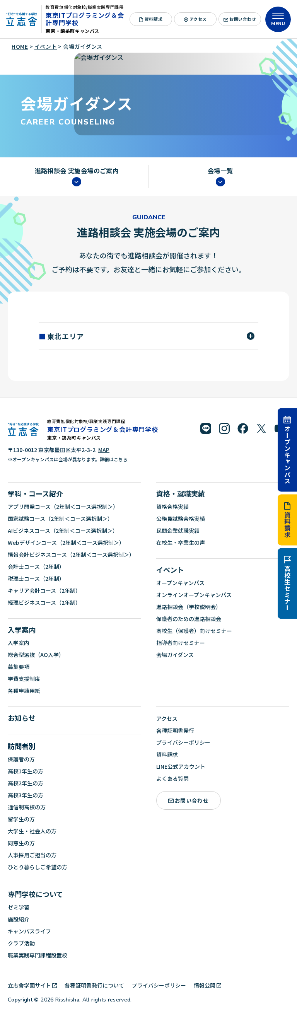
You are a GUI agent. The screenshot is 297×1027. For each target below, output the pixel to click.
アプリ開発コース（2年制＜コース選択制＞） (63, 506)
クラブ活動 (21, 943)
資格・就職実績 (180, 493)
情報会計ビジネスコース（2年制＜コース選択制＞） (71, 554)
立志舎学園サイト (29, 985)
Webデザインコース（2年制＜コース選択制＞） (66, 542)
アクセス (198, 19)
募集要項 (18, 666)
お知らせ (22, 718)
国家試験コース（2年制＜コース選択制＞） (60, 518)
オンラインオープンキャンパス (194, 595)
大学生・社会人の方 (32, 831)
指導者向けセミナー (180, 643)
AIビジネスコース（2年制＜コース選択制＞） (63, 530)
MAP (103, 450)
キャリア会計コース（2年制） (44, 590)
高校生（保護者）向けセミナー (194, 631)
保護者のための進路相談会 (188, 619)
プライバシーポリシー (183, 742)
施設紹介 (18, 919)
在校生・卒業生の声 (180, 542)
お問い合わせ (242, 19)
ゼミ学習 (18, 907)
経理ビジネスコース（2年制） (44, 602)
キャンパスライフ (29, 931)
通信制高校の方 (27, 807)
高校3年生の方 (25, 795)
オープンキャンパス (287, 454)
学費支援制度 (24, 678)
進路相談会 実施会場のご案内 (77, 171)
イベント (170, 570)
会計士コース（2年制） (36, 566)
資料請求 (287, 525)
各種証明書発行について (94, 985)
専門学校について (35, 894)
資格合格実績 (172, 506)
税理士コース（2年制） (36, 578)
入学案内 (22, 629)
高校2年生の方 (25, 783)
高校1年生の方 (25, 771)
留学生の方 (21, 819)
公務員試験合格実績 (180, 518)
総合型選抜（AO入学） (36, 655)
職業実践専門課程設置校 (37, 955)
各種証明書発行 (175, 730)
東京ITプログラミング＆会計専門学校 (85, 18)
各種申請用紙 (24, 690)
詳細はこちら (114, 459)
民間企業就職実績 (178, 530)
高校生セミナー (287, 588)
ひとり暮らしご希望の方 (37, 867)
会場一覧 (220, 171)
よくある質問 (172, 778)
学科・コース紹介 (35, 493)
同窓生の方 (21, 843)
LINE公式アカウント (180, 766)
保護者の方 (21, 759)
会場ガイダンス (175, 655)
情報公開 (204, 985)
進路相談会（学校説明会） (188, 607)
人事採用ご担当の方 (32, 855)
